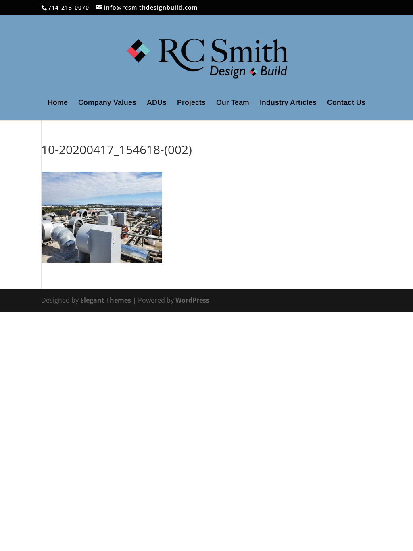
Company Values (107, 103)
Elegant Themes (105, 300)
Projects (191, 103)
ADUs (157, 103)
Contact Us (346, 103)
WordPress (192, 300)
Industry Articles (288, 103)
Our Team (232, 103)
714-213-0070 (68, 7)
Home (58, 103)
